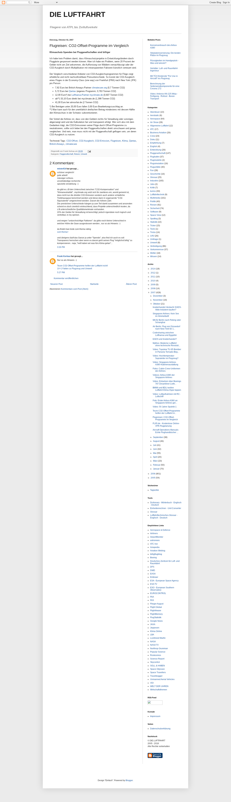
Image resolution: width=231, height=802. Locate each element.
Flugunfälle (155, 167)
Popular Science (157, 652)
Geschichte (155, 174)
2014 (153, 269)
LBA (152, 634)
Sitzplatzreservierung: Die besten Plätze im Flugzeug (165, 54)
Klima (125, 141)
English (153, 146)
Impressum (155, 716)
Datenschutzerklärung (160, 728)
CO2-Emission (102, 141)
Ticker (153, 225)
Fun (152, 170)
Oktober (157, 304)
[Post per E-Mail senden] (89, 151)
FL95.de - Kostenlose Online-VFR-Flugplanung (166, 424)
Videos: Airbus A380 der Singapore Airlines (164, 376)
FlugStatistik (155, 617)
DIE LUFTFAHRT (77, 14)
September (158, 437)
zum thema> (62, 232)
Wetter (153, 253)
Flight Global (156, 607)
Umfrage (154, 239)
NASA (153, 641)
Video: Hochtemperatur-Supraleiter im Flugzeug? (165, 357)
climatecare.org (99, 87)
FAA (152, 597)
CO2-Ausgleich (86, 141)
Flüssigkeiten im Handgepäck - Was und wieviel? (164, 61)
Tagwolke (154, 490)
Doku (152, 139)
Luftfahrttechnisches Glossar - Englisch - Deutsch (163, 516)
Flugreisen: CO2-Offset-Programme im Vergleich (165, 418)
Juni (155, 449)
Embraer (154, 577)
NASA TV (154, 645)
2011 (153, 276)
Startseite (94, 284)
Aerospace (155, 119)
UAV (152, 236)
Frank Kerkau (63, 256)
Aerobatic (154, 115)
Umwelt (84, 154)
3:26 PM (61, 247)
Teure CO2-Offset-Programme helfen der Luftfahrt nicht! (82, 266)
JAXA (152, 624)
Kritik (152, 187)
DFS (152, 567)
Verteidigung (156, 246)
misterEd (61, 169)
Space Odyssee (157, 669)
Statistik (153, 222)
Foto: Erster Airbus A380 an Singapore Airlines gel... (165, 401)
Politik (153, 201)
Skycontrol (155, 662)
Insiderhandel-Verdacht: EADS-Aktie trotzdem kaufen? (167, 308)
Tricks (153, 232)
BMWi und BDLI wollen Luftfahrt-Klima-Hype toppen (167, 388)
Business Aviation (158, 132)
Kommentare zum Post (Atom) (74, 289)
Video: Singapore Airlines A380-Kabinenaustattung (165, 363)
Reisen (77, 154)
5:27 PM (61, 272)
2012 (153, 273)
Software (154, 212)
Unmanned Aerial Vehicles (162, 679)
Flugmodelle (156, 160)
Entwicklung (155, 150)
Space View (155, 215)
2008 (153, 288)
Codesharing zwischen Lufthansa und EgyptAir (165, 333)
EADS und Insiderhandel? (165, 339)
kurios (153, 191)
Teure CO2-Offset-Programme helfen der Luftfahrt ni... (166, 412)
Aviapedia (154, 547)
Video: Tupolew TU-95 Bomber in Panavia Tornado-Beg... (167, 350)
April (155, 457)
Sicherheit (154, 208)
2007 (153, 292)
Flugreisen (116, 141)
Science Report (157, 659)
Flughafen (154, 157)
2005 (153, 478)
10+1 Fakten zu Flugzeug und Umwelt (74, 268)
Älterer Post (131, 284)
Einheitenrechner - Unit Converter (165, 508)
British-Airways (57, 144)
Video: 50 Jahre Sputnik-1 (165, 407)
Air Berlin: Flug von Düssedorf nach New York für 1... (166, 327)
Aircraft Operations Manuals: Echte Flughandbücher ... (166, 431)
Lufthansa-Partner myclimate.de (87, 95)
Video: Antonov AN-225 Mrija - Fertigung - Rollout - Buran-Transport (164, 96)
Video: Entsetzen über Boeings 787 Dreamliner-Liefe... (167, 382)
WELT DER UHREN (159, 686)
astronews (155, 540)
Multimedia (155, 198)
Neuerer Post (56, 284)
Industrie (154, 180)
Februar (157, 465)
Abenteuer (155, 112)
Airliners (154, 533)
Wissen (153, 256)
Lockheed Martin (158, 638)
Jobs (152, 184)
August (156, 441)
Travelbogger (156, 676)
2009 (153, 284)
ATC (152, 129)
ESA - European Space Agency (164, 580)
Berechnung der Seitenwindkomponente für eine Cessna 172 (164, 86)
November (158, 300)
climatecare (71, 144)
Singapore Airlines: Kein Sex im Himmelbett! (166, 314)
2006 (153, 474)
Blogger (129, 780)
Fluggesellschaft (66, 154)
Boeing (153, 557)
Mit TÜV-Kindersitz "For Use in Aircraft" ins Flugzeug (164, 77)
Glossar (153, 177)
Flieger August (156, 604)
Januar (156, 469)
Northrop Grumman (159, 648)
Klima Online (156, 631)
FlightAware (155, 610)
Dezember (158, 296)
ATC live (154, 544)
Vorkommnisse (157, 249)
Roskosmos (155, 655)
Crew (152, 136)
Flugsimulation (157, 163)
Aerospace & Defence (160, 530)
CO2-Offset (72, 141)
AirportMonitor (156, 537)
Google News (156, 621)
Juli (155, 445)
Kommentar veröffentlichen (66, 278)
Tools (152, 229)
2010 (153, 281)
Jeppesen (154, 628)
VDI (152, 683)
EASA (153, 574)
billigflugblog (156, 554)
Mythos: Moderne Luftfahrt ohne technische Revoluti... (166, 344)
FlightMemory (156, 614)
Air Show (154, 122)
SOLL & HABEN (157, 666)
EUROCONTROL (158, 593)
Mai (155, 453)
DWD (152, 570)
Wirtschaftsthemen (158, 689)
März (155, 461)
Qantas (72, 91)
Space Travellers (158, 672)
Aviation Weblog (157, 550)
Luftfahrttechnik (157, 194)
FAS (152, 600)
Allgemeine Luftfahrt (159, 126)
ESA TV (153, 584)
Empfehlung (155, 143)
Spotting (154, 218)
